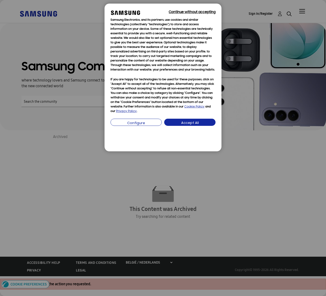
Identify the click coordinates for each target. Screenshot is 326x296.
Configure (136, 123)
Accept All (190, 123)
